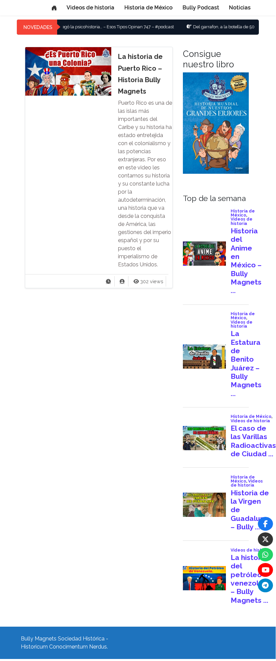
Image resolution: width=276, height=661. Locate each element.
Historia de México (148, 7)
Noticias (239, 7)
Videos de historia (90, 7)
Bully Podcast (201, 7)
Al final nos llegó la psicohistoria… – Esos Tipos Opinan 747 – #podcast (92, 26)
